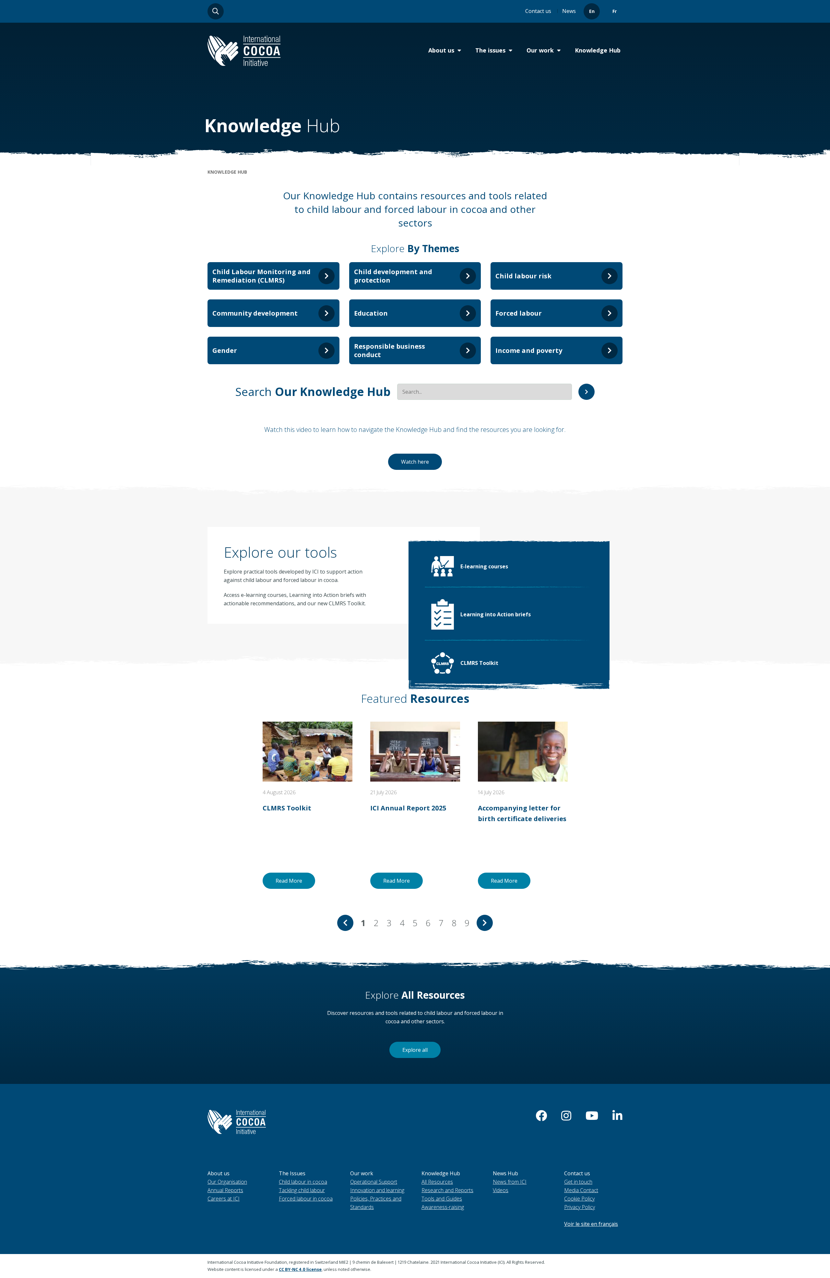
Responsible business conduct (389, 350)
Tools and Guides (441, 1198)
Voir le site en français (591, 1223)
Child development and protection (393, 276)
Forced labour (518, 313)
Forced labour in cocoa (306, 1198)
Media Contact (581, 1190)
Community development (255, 313)
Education (371, 313)
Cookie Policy (579, 1198)
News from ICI (510, 1181)
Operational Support (373, 1181)
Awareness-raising (442, 1207)
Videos (500, 1190)
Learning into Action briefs (495, 614)
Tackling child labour (302, 1190)
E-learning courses (484, 566)
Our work (540, 50)
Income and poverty (528, 350)
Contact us (538, 11)
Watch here (415, 461)
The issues (490, 50)
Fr (614, 11)
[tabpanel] (307, 805)
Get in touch (578, 1181)
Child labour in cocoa (303, 1181)
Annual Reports (225, 1190)
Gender (224, 350)
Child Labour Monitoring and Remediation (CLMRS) (261, 276)
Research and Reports (447, 1190)
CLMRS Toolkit (479, 663)
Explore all (415, 1049)
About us (441, 50)
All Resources (437, 1181)
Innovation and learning (377, 1190)
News (569, 11)
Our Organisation (227, 1181)
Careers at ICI (224, 1198)
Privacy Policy (579, 1207)
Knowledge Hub (598, 50)
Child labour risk (523, 276)
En (592, 11)
